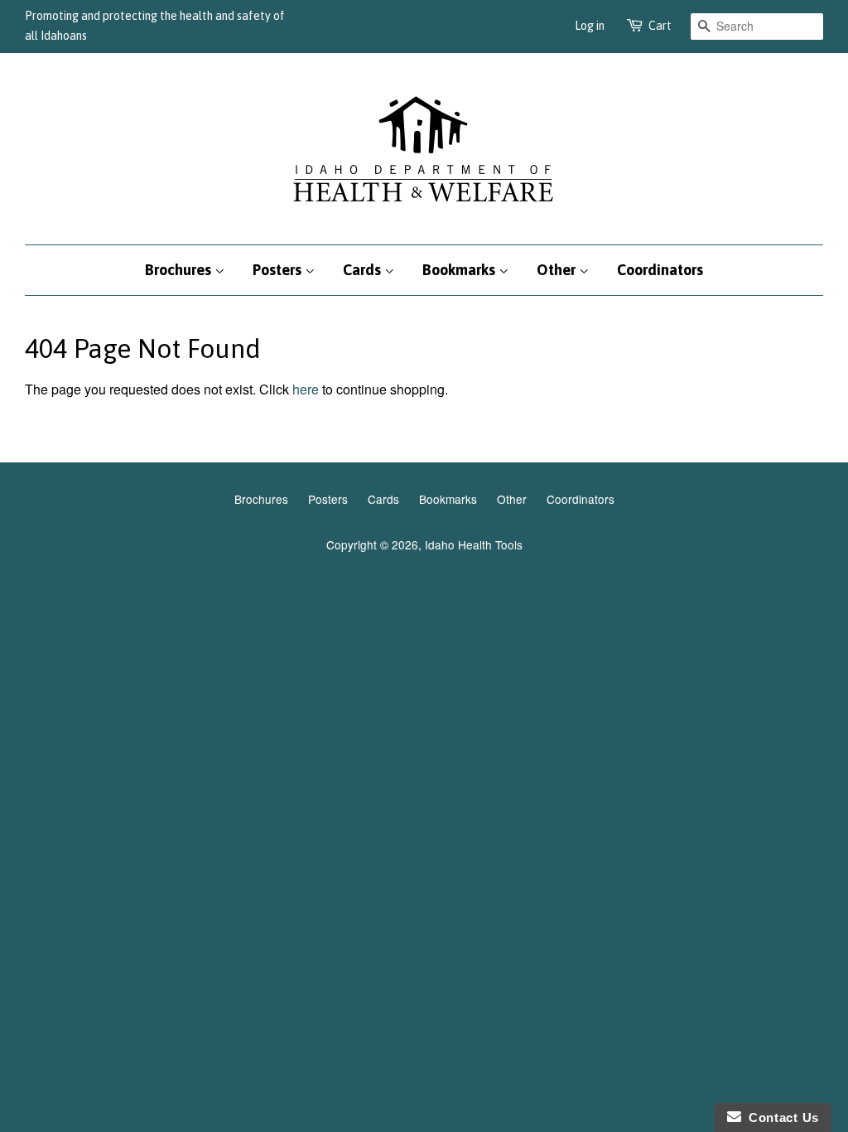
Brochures (179, 269)
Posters (279, 269)
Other (558, 269)
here (305, 389)
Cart (660, 25)
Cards (363, 269)
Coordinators (660, 269)
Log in (590, 25)
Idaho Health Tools (474, 544)
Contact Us (780, 1117)
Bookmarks (460, 269)
